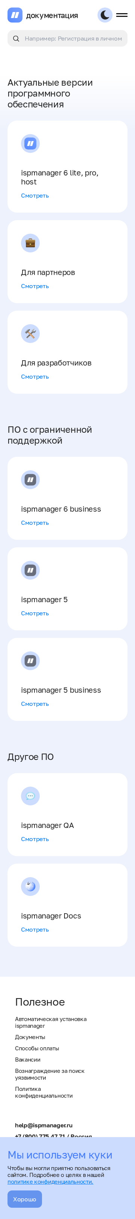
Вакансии (27, 1059)
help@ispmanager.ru (43, 1125)
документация (52, 15)
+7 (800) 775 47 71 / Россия (53, 1136)
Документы (30, 1036)
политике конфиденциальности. (50, 1181)
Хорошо (24, 1199)
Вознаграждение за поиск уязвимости (50, 1074)
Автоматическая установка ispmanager (50, 1022)
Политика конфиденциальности (43, 1092)
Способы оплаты (37, 1048)
